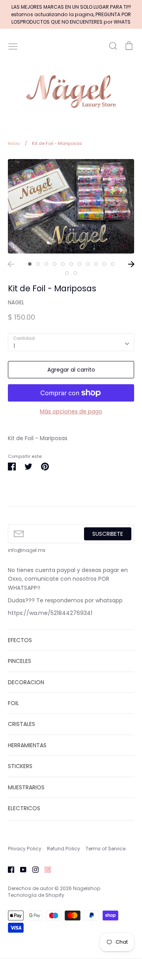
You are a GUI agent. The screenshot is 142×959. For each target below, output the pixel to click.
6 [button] (71, 264)
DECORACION (26, 682)
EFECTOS (20, 640)
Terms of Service (105, 848)
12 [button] (67, 273)
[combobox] (71, 342)
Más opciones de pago (71, 411)
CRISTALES (21, 724)
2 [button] (38, 264)
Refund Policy (63, 848)
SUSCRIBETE (107, 533)
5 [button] (63, 264)
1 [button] (30, 264)
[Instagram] (32, 869)
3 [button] (46, 264)
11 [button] (112, 264)
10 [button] (104, 264)
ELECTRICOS (24, 808)
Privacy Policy (24, 848)
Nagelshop (87, 888)
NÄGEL (16, 302)
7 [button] (79, 264)
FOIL (13, 703)
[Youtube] (20, 869)
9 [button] (96, 264)
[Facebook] (8, 869)
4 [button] (54, 264)
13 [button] (75, 273)
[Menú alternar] (13, 46)
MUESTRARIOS (26, 787)
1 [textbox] (14, 346)
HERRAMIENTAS (27, 745)
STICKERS (20, 766)
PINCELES (19, 661)
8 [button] (88, 264)
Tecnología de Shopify (36, 895)
